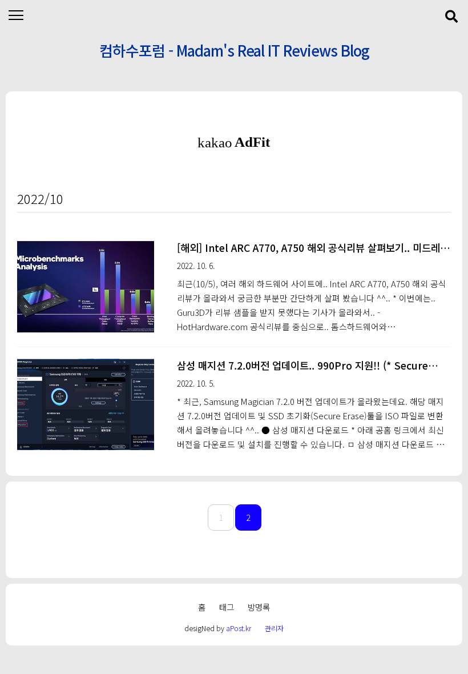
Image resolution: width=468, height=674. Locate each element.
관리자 (274, 628)
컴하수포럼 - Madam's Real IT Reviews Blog (234, 50)
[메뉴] (16, 16)
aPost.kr (238, 628)
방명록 (259, 607)
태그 (226, 607)
